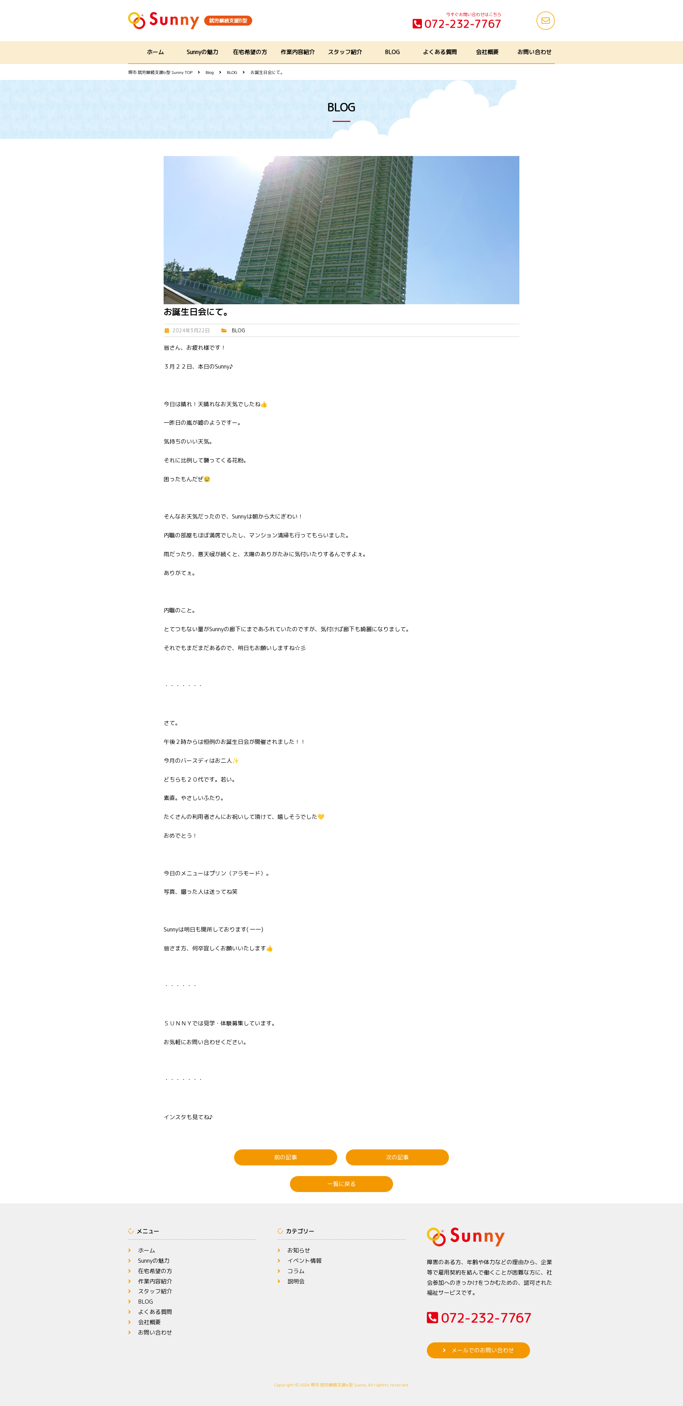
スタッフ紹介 (345, 52)
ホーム (155, 52)
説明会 (296, 1281)
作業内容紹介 (298, 52)
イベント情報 (304, 1261)
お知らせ (298, 1250)
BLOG (392, 52)
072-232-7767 (463, 23)
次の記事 (397, 1157)
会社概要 (487, 52)
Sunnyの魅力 (202, 52)
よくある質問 (440, 52)
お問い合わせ (535, 52)
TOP (160, 72)
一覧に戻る (341, 1184)
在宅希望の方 (250, 52)
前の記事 (285, 1157)
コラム (296, 1271)
